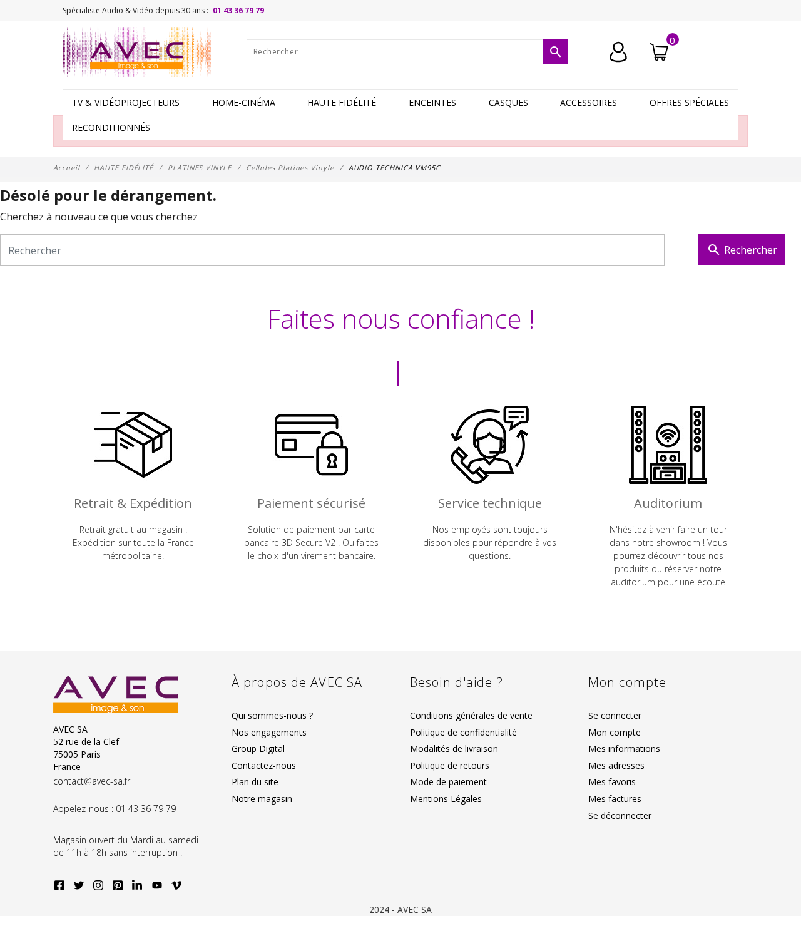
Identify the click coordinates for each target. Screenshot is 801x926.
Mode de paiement (448, 782)
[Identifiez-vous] (618, 51)
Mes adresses (616, 765)
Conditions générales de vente (471, 715)
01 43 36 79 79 (238, 10)
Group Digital (258, 748)
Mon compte (614, 732)
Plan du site (255, 782)
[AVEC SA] (140, 52)
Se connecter (614, 715)
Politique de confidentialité (463, 732)
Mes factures (614, 799)
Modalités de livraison (454, 748)
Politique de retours (449, 765)
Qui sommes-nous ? (272, 715)
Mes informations (624, 748)
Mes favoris (612, 782)
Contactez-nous (264, 765)
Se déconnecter (619, 815)
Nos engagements (269, 732)
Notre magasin (262, 799)
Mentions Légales (446, 799)
